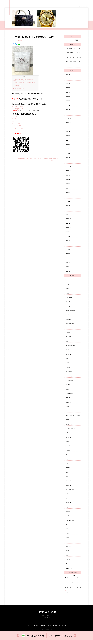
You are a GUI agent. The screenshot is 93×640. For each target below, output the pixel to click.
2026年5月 (68, 83)
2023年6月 (68, 192)
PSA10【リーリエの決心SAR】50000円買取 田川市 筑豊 (73, 66)
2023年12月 (68, 166)
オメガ (67, 441)
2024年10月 (68, 127)
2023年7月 (68, 188)
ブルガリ (68, 314)
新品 (67, 494)
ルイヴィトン (69, 297)
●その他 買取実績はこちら (18, 88)
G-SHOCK (68, 397)
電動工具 (68, 450)
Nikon (67, 542)
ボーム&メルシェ (69, 358)
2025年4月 (68, 100)
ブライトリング (69, 393)
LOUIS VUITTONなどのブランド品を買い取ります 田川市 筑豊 (73, 52)
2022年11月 (68, 223)
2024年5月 (68, 149)
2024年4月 (68, 153)
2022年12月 (68, 218)
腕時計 (67, 537)
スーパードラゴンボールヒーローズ (73, 411)
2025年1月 (68, 114)
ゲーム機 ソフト (70, 445)
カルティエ (68, 319)
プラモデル (68, 485)
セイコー (68, 472)
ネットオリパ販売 (70, 520)
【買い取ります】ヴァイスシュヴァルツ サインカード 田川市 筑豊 (73, 48)
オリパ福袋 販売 (70, 489)
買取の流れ (26, 6)
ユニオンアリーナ (70, 568)
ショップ (47, 6)
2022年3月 (68, 258)
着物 (67, 476)
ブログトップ (73, 36)
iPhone (67, 563)
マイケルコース (69, 511)
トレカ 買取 (14, 116)
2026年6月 (68, 79)
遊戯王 (67, 419)
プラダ (67, 341)
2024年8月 (68, 135)
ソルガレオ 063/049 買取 (17, 125)
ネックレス (68, 502)
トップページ (12, 6)
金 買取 (13, 121)
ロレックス (68, 336)
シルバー (68, 559)
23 (65, 590)
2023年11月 (68, 170)
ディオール (68, 354)
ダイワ (67, 293)
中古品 (67, 389)
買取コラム (68, 546)
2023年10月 (68, 175)
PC (66, 524)
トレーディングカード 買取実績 (73, 415)
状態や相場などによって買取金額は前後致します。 (24, 79)
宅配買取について (18, 85)
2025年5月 (68, 96)
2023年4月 (68, 201)
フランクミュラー (70, 380)
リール (67, 406)
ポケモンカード (69, 367)
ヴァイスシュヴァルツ (71, 424)
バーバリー (68, 306)
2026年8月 (68, 74)
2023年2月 (68, 210)
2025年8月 (68, 92)
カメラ (67, 454)
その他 (67, 288)
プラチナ (68, 555)
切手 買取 (14, 118)
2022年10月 (68, 227)
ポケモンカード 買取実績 (71, 428)
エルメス (68, 332)
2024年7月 (68, 140)
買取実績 (33, 6)
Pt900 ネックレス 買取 (17, 128)
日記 (67, 280)
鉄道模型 (68, 362)
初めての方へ (19, 6)
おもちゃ (68, 528)
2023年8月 (68, 183)
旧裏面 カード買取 (16, 123)
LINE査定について (18, 86)
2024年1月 (68, 162)
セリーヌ (68, 301)
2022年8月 (68, 236)
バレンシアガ (69, 376)
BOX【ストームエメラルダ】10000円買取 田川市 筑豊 (73, 61)
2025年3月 (68, 105)
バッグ (67, 515)
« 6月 (65, 595)
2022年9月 (68, 231)
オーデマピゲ (69, 371)
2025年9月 (68, 87)
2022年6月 (68, 245)
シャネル (68, 384)
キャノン (68, 459)
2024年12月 (68, 118)
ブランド (68, 284)
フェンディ (68, 402)
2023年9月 (68, 179)
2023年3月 (68, 205)
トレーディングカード (71, 345)
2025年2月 (68, 109)
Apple (67, 533)
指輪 (67, 507)
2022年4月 (68, 253)
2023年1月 (68, 214)
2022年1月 (68, 266)
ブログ (86, 6)
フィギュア (68, 480)
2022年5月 (68, 249)
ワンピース (68, 328)
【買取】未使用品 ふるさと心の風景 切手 (26, 158)
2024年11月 (68, 122)
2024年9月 (68, 131)
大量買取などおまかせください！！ (19, 80)
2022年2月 (68, 262)
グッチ (67, 349)
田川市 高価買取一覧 (71, 310)
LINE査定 (40, 6)
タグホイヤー (69, 467)
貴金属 (67, 550)
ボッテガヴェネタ (70, 323)
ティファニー (69, 437)
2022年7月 (68, 240)
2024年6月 (68, 144)
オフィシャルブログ (65, 626)
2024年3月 (68, 157)
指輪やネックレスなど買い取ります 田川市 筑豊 (73, 57)
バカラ (67, 463)
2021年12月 (68, 271)
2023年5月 (68, 197)
